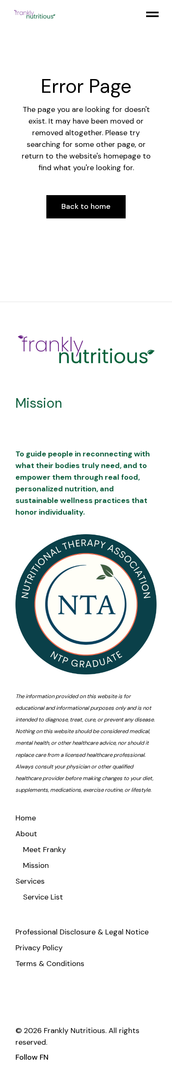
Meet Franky (44, 850)
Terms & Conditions (49, 964)
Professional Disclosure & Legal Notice (82, 932)
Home (25, 818)
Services (30, 881)
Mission (36, 865)
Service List (43, 897)
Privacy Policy (39, 948)
